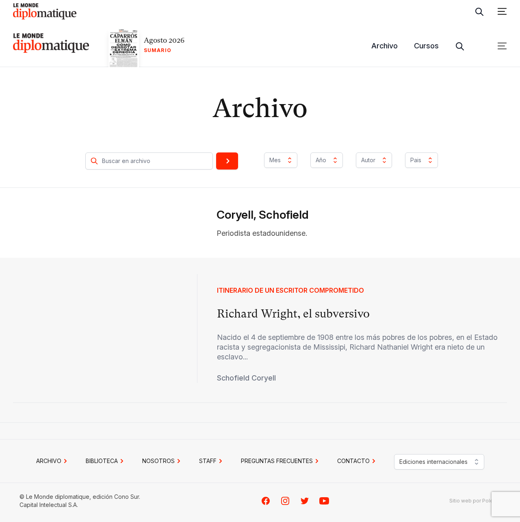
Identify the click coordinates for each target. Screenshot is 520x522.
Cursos (426, 45)
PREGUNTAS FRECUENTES (277, 460)
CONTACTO (353, 460)
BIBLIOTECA (102, 460)
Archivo (384, 45)
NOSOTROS (158, 460)
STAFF (208, 460)
